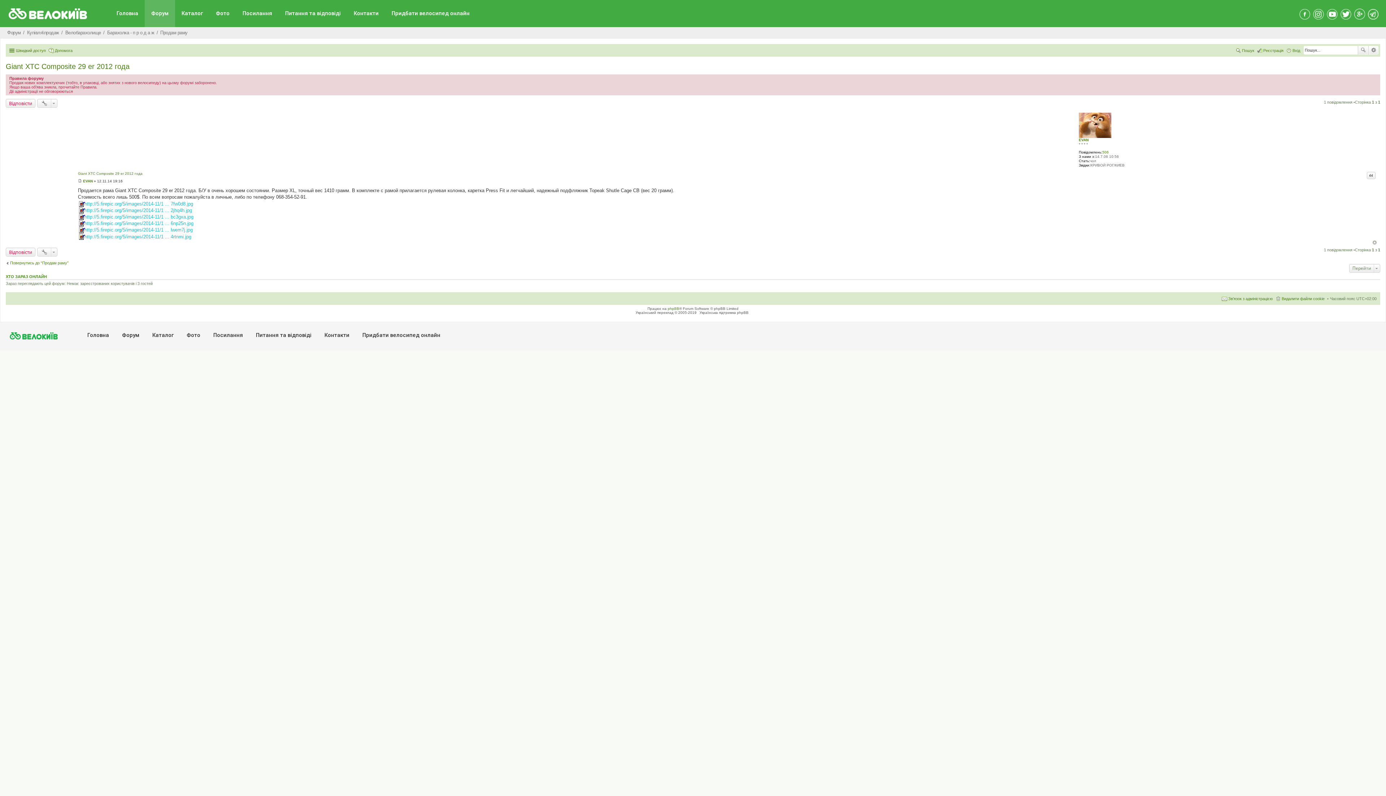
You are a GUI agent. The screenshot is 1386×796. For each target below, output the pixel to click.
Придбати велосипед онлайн (431, 13)
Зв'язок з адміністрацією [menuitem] (1250, 299)
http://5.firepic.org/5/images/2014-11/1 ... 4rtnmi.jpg (137, 236)
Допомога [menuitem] (64, 50)
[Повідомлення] (80, 181)
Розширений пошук (1373, 50)
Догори (1375, 243)
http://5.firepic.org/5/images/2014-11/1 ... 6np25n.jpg (138, 223)
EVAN (1084, 140)
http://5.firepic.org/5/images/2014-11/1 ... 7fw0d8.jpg (138, 204)
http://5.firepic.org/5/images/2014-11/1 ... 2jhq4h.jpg (138, 210)
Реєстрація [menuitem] (1273, 50)
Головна (127, 13)
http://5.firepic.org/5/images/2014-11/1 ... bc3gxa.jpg (138, 217)
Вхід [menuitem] (1296, 50)
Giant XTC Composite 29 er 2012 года (68, 66)
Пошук (1363, 50)
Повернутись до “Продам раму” (39, 263)
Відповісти (20, 103)
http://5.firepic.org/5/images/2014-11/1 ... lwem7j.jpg (138, 230)
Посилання (257, 13)
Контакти (366, 13)
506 (1105, 152)
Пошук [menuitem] (1248, 50)
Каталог (192, 13)
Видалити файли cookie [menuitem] (1303, 299)
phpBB (673, 309)
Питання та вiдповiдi (313, 13)
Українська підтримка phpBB (724, 313)
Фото (223, 13)
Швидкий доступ (31, 50)
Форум (160, 13)
